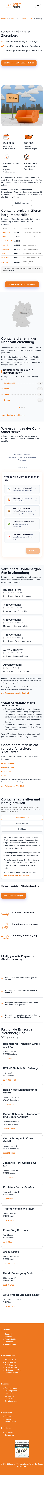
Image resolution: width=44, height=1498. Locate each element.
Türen (12, 768)
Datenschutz (9, 1435)
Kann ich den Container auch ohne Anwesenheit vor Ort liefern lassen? (21, 1016)
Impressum (9, 1432)
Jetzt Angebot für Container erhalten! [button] (19, 63)
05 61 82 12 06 (8, 1242)
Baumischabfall (6, 241)
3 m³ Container (10, 1360)
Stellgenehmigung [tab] (22, 817)
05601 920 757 (9, 1104)
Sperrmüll (4, 262)
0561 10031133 (9, 1306)
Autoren (8, 1419)
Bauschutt (4, 245)
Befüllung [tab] (22, 829)
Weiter (31, 551)
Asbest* (4, 775)
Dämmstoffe (6, 771)
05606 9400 (7, 1058)
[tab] (22, 978)
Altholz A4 (4, 237)
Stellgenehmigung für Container (16, 875)
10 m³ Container (11, 1367)
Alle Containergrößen (13, 1370)
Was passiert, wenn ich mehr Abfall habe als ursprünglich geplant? (21, 1004)
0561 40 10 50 (8, 1285)
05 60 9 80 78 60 (9, 1080)
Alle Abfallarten (10, 1344)
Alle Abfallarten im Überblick (12, 786)
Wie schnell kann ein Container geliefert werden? (21, 979)
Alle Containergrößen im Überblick (15, 693)
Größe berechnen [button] (22, 203)
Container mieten (11, 1373)
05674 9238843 (9, 1129)
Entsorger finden (11, 1388)
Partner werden (10, 1422)
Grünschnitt (5, 257)
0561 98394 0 (8, 1220)
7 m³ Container (10, 1365)
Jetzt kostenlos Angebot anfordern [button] (22, 284)
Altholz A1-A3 (5, 232)
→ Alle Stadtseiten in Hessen (13, 415)
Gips (3, 253)
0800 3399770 (8, 1177)
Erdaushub (5, 249)
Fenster (4, 768)
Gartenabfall (9, 1342)
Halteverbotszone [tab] (22, 823)
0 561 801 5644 (9, 1263)
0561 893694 (8, 1199)
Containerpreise (11, 1401)
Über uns (8, 1416)
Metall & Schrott (7, 764)
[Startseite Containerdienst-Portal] (13, 6)
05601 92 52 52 (9, 1153)
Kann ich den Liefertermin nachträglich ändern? (21, 991)
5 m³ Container (10, 1362)
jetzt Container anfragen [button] (13, 896)
